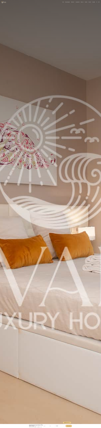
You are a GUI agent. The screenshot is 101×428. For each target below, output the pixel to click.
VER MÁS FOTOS (67, 422)
